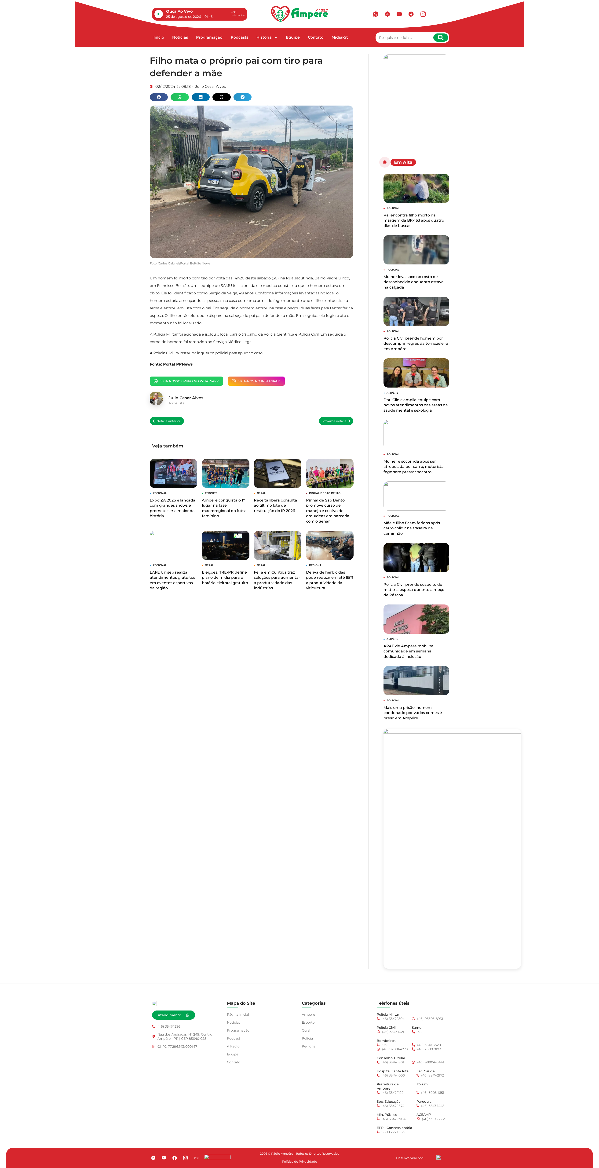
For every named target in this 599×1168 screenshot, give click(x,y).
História (264, 37)
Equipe (293, 37)
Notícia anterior (168, 421)
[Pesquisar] (440, 37)
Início (158, 37)
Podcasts (239, 37)
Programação (209, 37)
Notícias (180, 37)
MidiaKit (340, 37)
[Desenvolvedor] (438, 1157)
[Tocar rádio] (158, 14)
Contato (315, 37)
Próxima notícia (334, 421)
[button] (159, 97)
